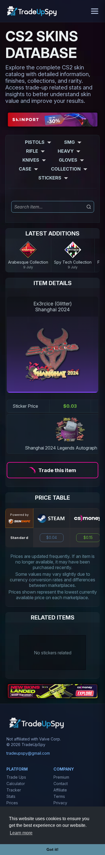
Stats (10, 796)
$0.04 (51, 537)
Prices (12, 802)
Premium (61, 777)
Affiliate (60, 790)
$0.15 (88, 537)
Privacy (60, 802)
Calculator (15, 783)
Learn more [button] (21, 832)
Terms (59, 796)
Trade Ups (16, 777)
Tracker (13, 790)
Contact (60, 783)
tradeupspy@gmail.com (28, 753)
